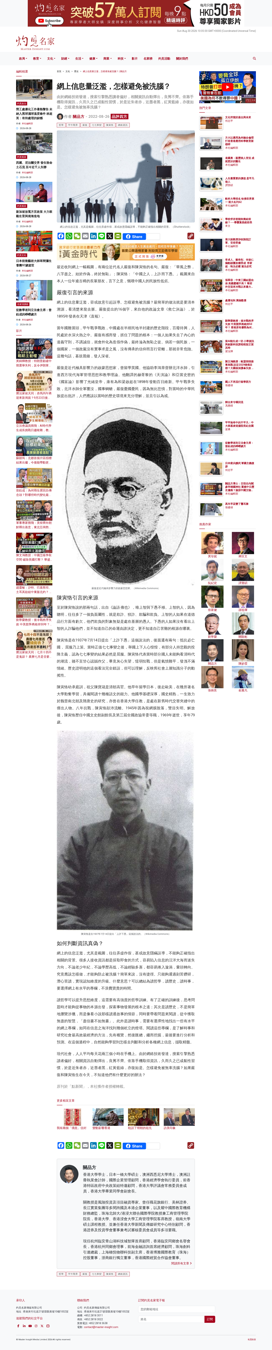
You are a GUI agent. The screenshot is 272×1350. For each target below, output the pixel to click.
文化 (50, 58)
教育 (36, 58)
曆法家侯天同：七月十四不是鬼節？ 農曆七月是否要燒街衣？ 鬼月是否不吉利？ (34, 656)
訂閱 (210, 1319)
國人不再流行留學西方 (238, 381)
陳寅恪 (109, 125)
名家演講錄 (22, 304)
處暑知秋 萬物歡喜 (235, 300)
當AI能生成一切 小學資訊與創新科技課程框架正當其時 (239, 344)
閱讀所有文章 (180, 1263)
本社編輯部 (27, 123)
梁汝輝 (229, 351)
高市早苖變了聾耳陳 (237, 503)
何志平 (229, 120)
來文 (227, 225)
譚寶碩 (229, 185)
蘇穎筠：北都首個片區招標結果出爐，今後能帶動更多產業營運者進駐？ (34, 462)
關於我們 (182, 58)
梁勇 (227, 429)
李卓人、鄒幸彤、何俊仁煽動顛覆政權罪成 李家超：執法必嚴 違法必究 (239, 263)
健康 (92, 58)
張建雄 (229, 385)
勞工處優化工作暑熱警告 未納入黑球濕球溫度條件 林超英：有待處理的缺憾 (34, 113)
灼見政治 (21, 103)
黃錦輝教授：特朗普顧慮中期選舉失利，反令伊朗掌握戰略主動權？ (34, 365)
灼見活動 (164, 58)
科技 (121, 58)
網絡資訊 (123, 125)
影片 (135, 58)
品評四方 (119, 116)
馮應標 (229, 405)
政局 (22, 58)
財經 (64, 58)
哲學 (61, 125)
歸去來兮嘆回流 (234, 402)
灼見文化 (21, 255)
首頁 (59, 71)
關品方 (79, 116)
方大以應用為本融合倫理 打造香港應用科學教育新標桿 (239, 141)
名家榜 (148, 58)
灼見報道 (21, 157)
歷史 (76, 71)
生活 (78, 58)
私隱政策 (252, 1339)
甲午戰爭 (73, 125)
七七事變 (97, 125)
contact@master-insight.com (101, 1327)
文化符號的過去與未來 (238, 117)
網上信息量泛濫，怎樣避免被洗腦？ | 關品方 (105, 71)
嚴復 (85, 125)
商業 (106, 58)
